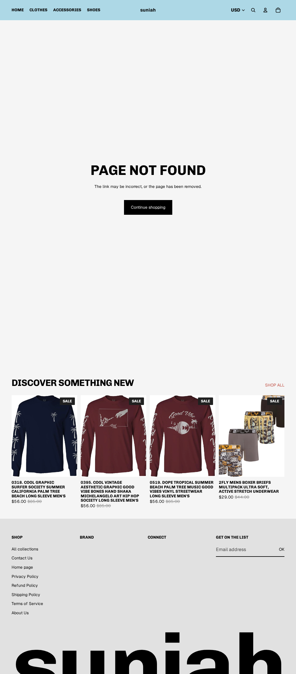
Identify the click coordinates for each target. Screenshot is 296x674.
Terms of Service (27, 603)
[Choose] (68, 468)
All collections (25, 549)
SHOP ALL (274, 385)
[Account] (265, 10)
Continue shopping (148, 207)
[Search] (253, 10)
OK (281, 549)
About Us (20, 612)
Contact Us (22, 558)
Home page (22, 567)
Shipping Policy (26, 594)
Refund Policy (25, 585)
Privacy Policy (25, 576)
